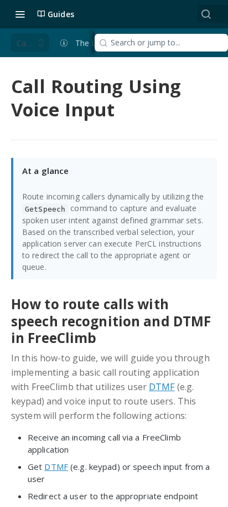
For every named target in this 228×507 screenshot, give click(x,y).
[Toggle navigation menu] (20, 14)
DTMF (161, 387)
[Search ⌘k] (206, 14)
